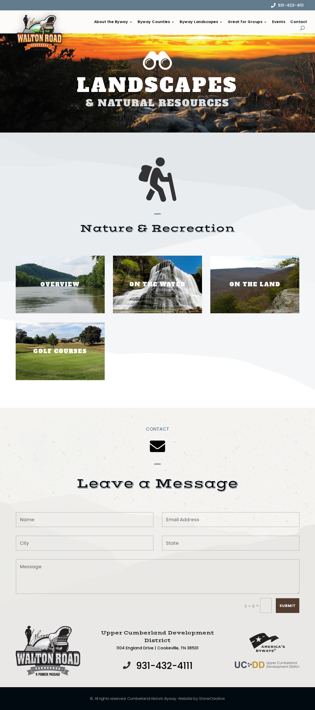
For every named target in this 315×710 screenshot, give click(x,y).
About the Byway (111, 22)
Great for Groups (245, 22)
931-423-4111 (291, 5)
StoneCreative (212, 698)
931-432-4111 (164, 665)
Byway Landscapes (199, 22)
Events (278, 22)
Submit (287, 605)
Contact (298, 22)
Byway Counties (154, 22)
